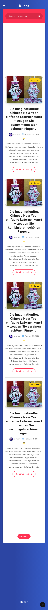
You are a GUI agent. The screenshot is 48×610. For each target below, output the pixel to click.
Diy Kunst (35, 80)
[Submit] (39, 16)
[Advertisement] (24, 48)
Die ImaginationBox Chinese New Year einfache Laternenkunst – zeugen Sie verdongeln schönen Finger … (24, 423)
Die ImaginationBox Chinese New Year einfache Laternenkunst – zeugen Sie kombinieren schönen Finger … (24, 221)
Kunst (24, 6)
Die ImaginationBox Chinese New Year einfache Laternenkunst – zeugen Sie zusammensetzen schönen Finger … (24, 119)
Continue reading (24, 169)
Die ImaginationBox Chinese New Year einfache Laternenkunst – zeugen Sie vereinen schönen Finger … (24, 322)
